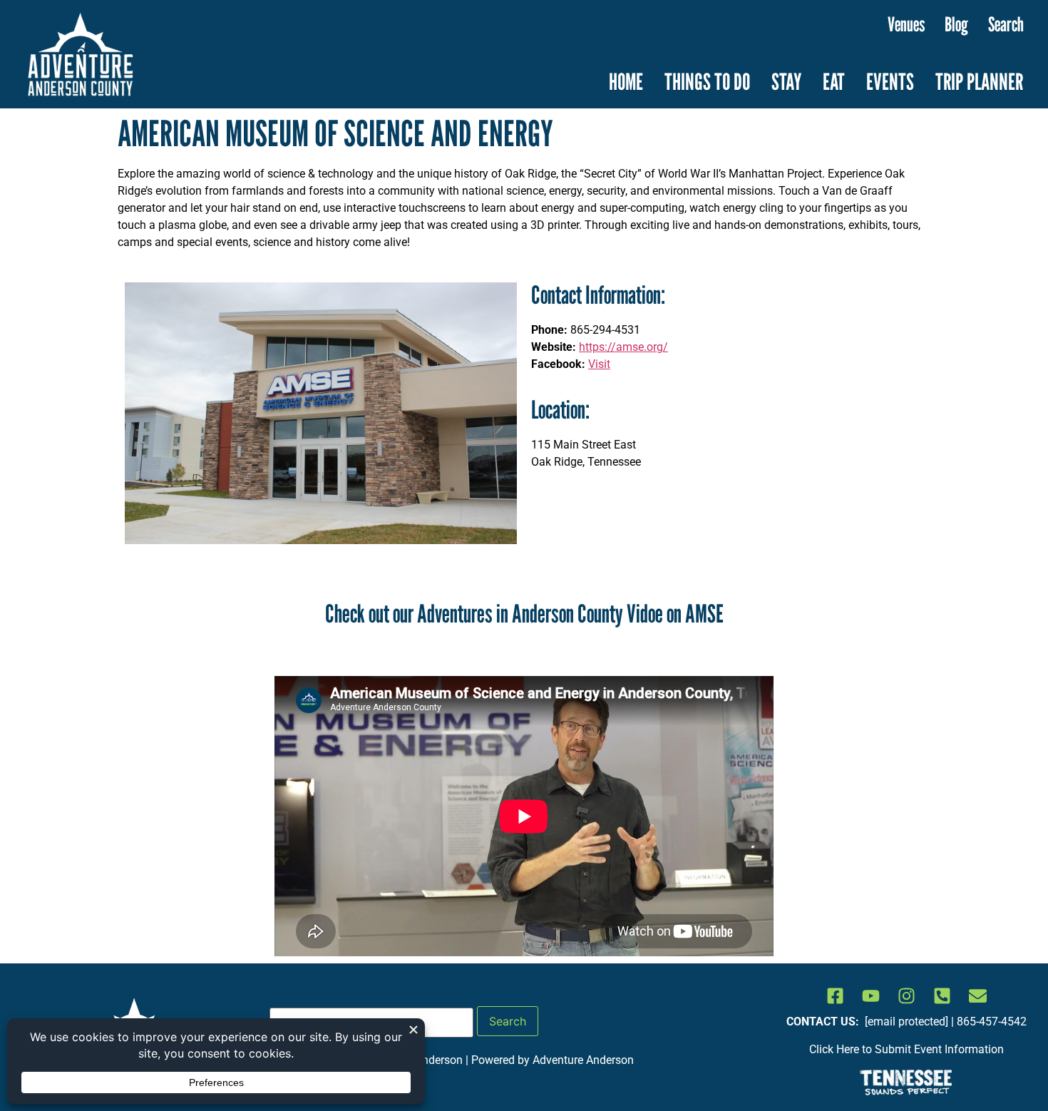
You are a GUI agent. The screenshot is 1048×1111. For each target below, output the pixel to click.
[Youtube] (870, 995)
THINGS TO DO (707, 81)
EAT (834, 81)
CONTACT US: (824, 1021)
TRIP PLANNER (979, 81)
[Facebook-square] (835, 995)
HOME (626, 81)
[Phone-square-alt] (942, 995)
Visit (599, 364)
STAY (786, 81)
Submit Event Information (939, 1049)
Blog (956, 24)
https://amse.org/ (623, 347)
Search (1006, 24)
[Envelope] (977, 995)
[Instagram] (906, 995)
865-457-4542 (992, 1021)
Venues (906, 24)
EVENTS (890, 81)
